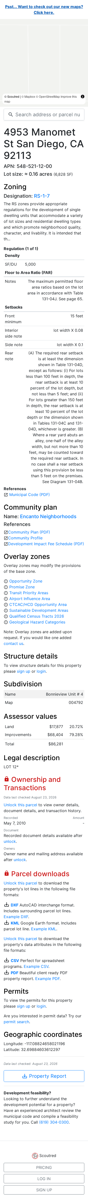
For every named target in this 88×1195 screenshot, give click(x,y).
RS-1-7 (42, 196)
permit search (16, 1021)
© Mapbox (28, 96)
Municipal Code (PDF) (29, 494)
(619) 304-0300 (54, 1122)
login (41, 671)
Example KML (43, 928)
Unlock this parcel (20, 804)
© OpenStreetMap (48, 96)
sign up (23, 671)
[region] (44, 63)
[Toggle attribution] (83, 96)
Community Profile (25, 537)
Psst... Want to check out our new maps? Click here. (44, 9)
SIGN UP (44, 1189)
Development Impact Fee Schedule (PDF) (46, 543)
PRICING (44, 1167)
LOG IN (44, 1178)
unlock (10, 841)
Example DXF (16, 916)
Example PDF (47, 978)
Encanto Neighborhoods (48, 516)
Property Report (44, 1076)
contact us (13, 643)
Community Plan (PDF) (29, 532)
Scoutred (47, 1155)
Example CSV (36, 966)
